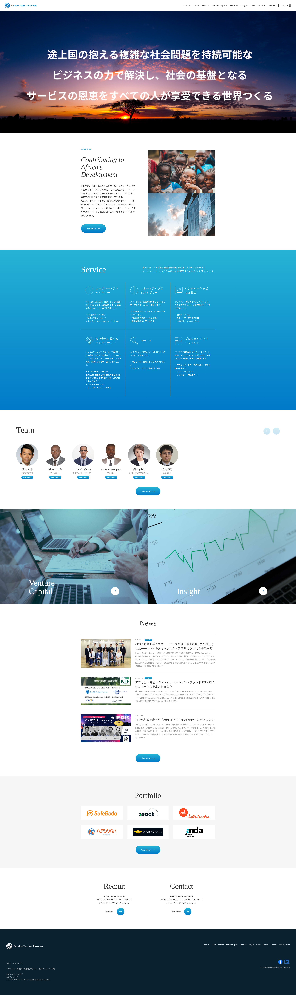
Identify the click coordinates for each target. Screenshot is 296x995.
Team (196, 5)
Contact (271, 5)
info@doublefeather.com (40, 979)
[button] (266, 431)
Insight (244, 5)
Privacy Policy (284, 945)
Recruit (261, 5)
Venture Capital (219, 5)
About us (187, 5)
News (252, 5)
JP (286, 5)
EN (283, 5)
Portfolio (233, 5)
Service (205, 5)
